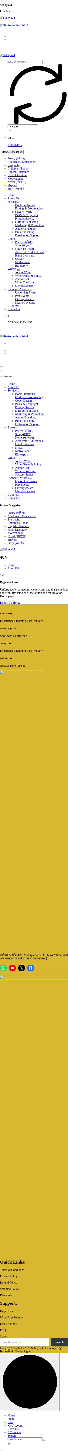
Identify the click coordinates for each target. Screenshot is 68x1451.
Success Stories (24, 285)
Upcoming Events (26, 292)
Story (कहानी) (16, 188)
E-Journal (13, 305)
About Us (13, 198)
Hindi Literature (17, 175)
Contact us (14, 309)
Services (13, 201)
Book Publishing (25, 205)
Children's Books (18, 168)
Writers (12, 269)
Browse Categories (12, 151)
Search (4, 1336)
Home (11, 195)
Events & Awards (18, 289)
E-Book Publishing (26, 221)
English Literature (18, 171)
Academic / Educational (22, 161)
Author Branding (25, 228)
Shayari (12, 185)
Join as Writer (23, 272)
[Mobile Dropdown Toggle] (19, 202)
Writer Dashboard (25, 282)
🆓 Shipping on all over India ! (14, 25)
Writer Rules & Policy (28, 275)
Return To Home (10, 602)
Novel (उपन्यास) (17, 182)
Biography (14, 165)
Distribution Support (27, 235)
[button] (1, 1450)
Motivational (15, 178)
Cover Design (23, 211)
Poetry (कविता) (16, 158)
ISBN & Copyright (26, 215)
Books (11, 238)
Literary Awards (24, 299)
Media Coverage (25, 302)
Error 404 (13, 568)
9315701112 (15, 145)
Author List (22, 279)
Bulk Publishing (24, 232)
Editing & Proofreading (29, 208)
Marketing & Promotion (29, 225)
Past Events (22, 295)
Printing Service (24, 218)
